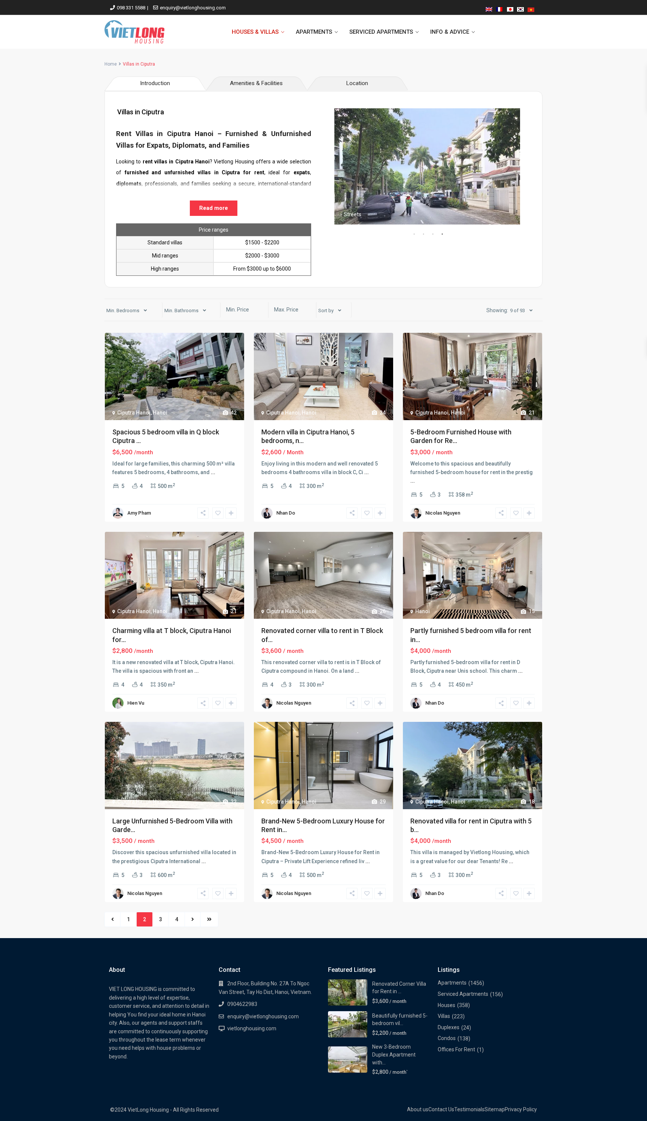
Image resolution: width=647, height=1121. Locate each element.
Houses (446, 1005)
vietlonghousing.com (251, 1028)
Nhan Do (285, 513)
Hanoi (160, 413)
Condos (447, 1038)
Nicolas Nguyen (442, 513)
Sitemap (495, 1109)
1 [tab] (414, 234)
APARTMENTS (314, 31)
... (213, 472)
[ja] (510, 8)
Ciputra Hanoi (134, 413)
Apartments (452, 983)
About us (417, 1109)
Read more (213, 208)
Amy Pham (139, 513)
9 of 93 (517, 310)
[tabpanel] (427, 166)
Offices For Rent (456, 1049)
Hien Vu (135, 703)
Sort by (326, 310)
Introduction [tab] (155, 83)
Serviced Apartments (463, 994)
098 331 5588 (131, 7)
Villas (444, 1016)
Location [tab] (357, 83)
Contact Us (441, 1109)
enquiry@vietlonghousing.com (193, 7)
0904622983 (242, 1004)
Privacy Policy (521, 1109)
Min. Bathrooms (181, 310)
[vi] (531, 8)
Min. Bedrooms (122, 310)
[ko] (520, 8)
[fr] (499, 8)
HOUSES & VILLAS (255, 31)
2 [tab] (423, 234)
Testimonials (469, 1109)
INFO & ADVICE (449, 31)
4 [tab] (442, 234)
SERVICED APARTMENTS (381, 31)
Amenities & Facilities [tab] (256, 83)
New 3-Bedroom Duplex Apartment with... (394, 1054)
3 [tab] (433, 234)
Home (110, 64)
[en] (489, 8)
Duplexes (448, 1027)
